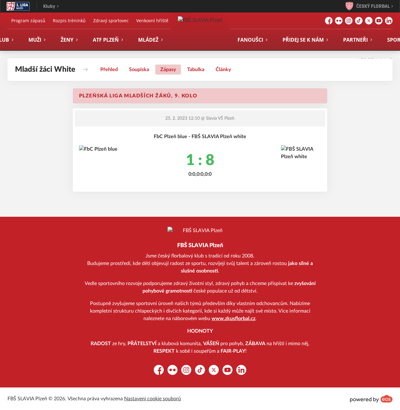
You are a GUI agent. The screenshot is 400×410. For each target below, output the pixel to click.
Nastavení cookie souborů (152, 398)
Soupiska (139, 69)
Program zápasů (28, 20)
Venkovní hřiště (152, 20)
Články (223, 69)
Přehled (109, 69)
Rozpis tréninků (69, 20)
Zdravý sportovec (111, 20)
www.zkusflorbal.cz (233, 318)
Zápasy (168, 69)
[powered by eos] (371, 398)
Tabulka (195, 69)
